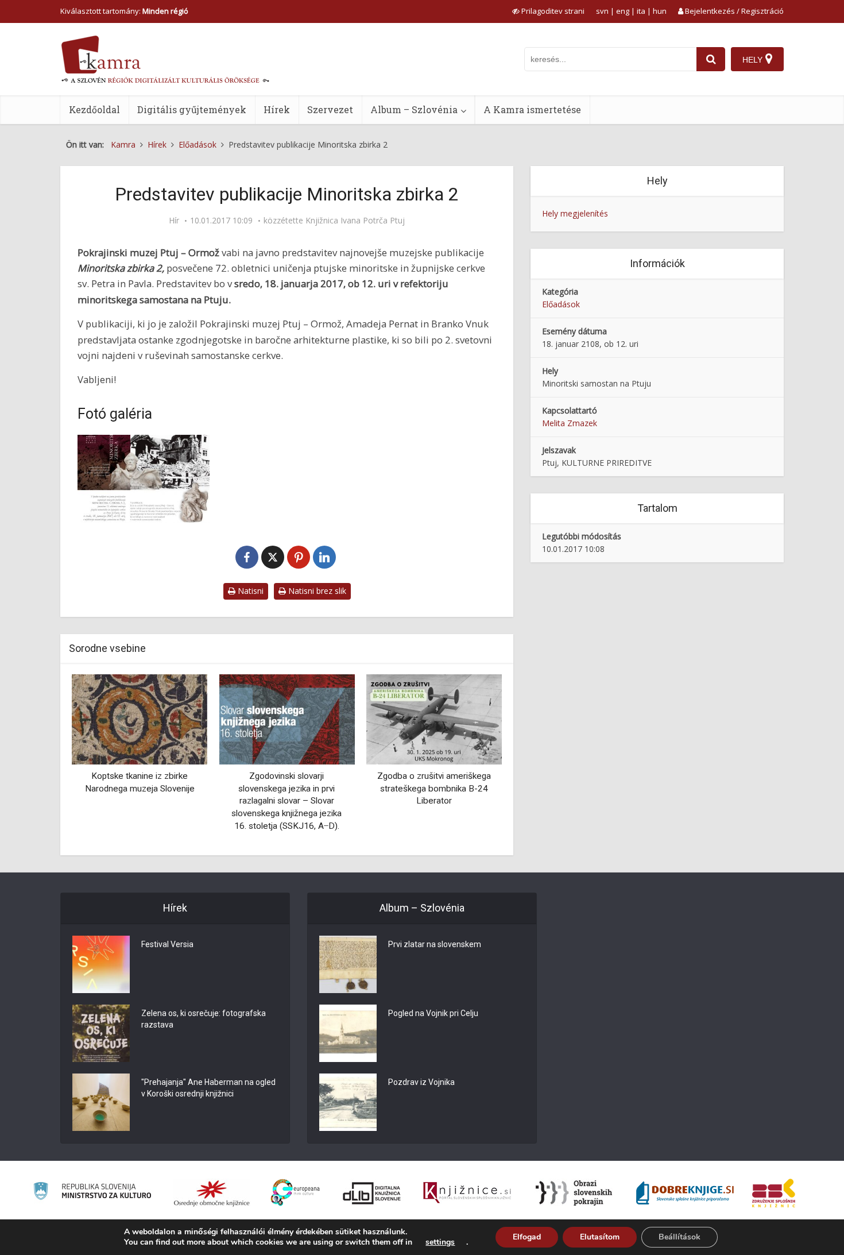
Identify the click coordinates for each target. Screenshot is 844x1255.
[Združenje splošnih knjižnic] (773, 1193)
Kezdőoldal (94, 109)
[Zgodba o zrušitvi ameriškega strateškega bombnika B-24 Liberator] (434, 718)
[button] (473, 760)
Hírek (277, 109)
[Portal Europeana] (295, 1192)
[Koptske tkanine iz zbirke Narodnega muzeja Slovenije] (139, 718)
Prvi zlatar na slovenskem (434, 944)
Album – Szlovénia (414, 109)
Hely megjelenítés (575, 213)
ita (641, 11)
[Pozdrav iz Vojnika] (348, 1102)
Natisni (249, 590)
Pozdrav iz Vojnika (421, 1082)
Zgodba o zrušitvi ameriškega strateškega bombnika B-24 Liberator (434, 788)
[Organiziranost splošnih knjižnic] (211, 1193)
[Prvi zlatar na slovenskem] (348, 964)
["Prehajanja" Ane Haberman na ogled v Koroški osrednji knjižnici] (101, 1102)
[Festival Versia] (101, 964)
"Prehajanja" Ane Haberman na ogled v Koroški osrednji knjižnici (208, 1088)
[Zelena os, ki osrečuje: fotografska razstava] (101, 1033)
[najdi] (710, 59)
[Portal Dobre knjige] (685, 1192)
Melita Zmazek (569, 423)
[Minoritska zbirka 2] (144, 479)
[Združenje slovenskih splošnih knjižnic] (467, 1192)
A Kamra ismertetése (532, 109)
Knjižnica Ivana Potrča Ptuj (355, 220)
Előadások (561, 304)
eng (622, 11)
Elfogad (527, 1236)
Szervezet (330, 109)
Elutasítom (600, 1236)
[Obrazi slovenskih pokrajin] (574, 1193)
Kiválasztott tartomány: (124, 11)
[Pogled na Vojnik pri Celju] (348, 1033)
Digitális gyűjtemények (191, 109)
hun (660, 11)
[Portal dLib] (372, 1193)
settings (440, 1242)
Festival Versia (167, 944)
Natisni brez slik (316, 590)
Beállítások (679, 1236)
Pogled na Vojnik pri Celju (433, 1013)
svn (602, 11)
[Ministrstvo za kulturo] (92, 1192)
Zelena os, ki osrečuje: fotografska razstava (203, 1019)
